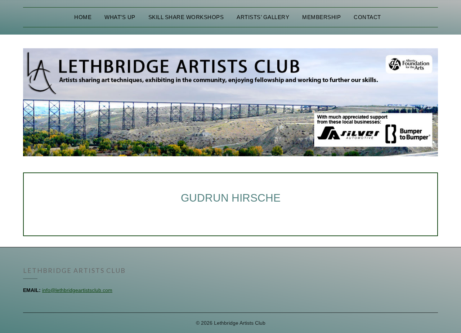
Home (82, 17)
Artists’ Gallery (263, 17)
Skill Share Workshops (186, 17)
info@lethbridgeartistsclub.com (77, 290)
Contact (367, 17)
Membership (321, 17)
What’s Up (119, 17)
